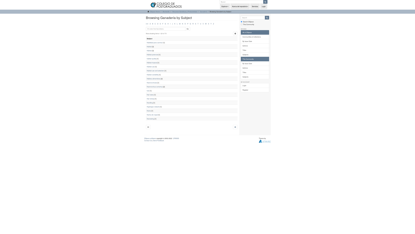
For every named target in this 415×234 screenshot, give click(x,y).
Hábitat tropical (152, 63)
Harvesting (150, 119)
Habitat (149, 47)
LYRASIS (176, 138)
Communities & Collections (252, 37)
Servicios (255, 6)
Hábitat (149, 51)
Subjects (245, 55)
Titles (244, 50)
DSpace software (150, 138)
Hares (149, 111)
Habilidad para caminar (155, 42)
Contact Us (148, 140)
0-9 (147, 24)
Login (244, 85)
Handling (150, 103)
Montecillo (166, 12)
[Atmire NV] (265, 141)
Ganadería (203, 12)
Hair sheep (150, 99)
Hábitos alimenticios (153, 79)
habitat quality (151, 59)
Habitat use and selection (155, 71)
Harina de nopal (152, 115)
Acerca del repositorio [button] (239, 6)
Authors (245, 46)
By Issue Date (247, 41)
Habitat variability (152, 75)
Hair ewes (150, 95)
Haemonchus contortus (155, 87)
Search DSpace (248, 22)
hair (148, 91)
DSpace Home (155, 12)
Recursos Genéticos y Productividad (184, 12)
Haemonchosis (152, 83)
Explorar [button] (224, 6)
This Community (248, 24)
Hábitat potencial (152, 55)
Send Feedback (158, 140)
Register (245, 90)
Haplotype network (153, 107)
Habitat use (151, 67)
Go (188, 29)
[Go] (265, 2)
